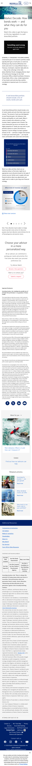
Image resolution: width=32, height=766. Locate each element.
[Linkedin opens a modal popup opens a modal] (16, 741)
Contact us (7, 723)
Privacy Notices (23, 764)
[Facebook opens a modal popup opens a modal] (5, 741)
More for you (14, 415)
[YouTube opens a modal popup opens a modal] (27, 741)
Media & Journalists (7, 533)
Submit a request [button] (16, 276)
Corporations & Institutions (10, 528)
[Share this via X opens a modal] (13, 403)
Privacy (26, 723)
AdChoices (20, 730)
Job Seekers (5, 531)
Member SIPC (21, 653)
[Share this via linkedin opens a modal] (19, 403)
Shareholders (6, 536)
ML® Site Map (17, 723)
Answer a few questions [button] (16, 269)
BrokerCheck (10, 730)
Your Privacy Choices (15, 732)
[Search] (30, 3)
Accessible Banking (19, 726)
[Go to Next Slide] (24, 223)
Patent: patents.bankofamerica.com (16, 749)
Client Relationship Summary (9, 608)
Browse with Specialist (16, 734)
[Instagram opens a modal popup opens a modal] (10, 741)
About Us (5, 539)
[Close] (30, 753)
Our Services (5, 544)
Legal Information (9, 728)
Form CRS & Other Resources (10, 547)
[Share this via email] (25, 403)
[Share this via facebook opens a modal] (7, 403)
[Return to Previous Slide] (8, 223)
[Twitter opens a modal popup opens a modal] (21, 741)
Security (9, 726)
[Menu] (2, 3)
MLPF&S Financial (22, 728)
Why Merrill (5, 542)
